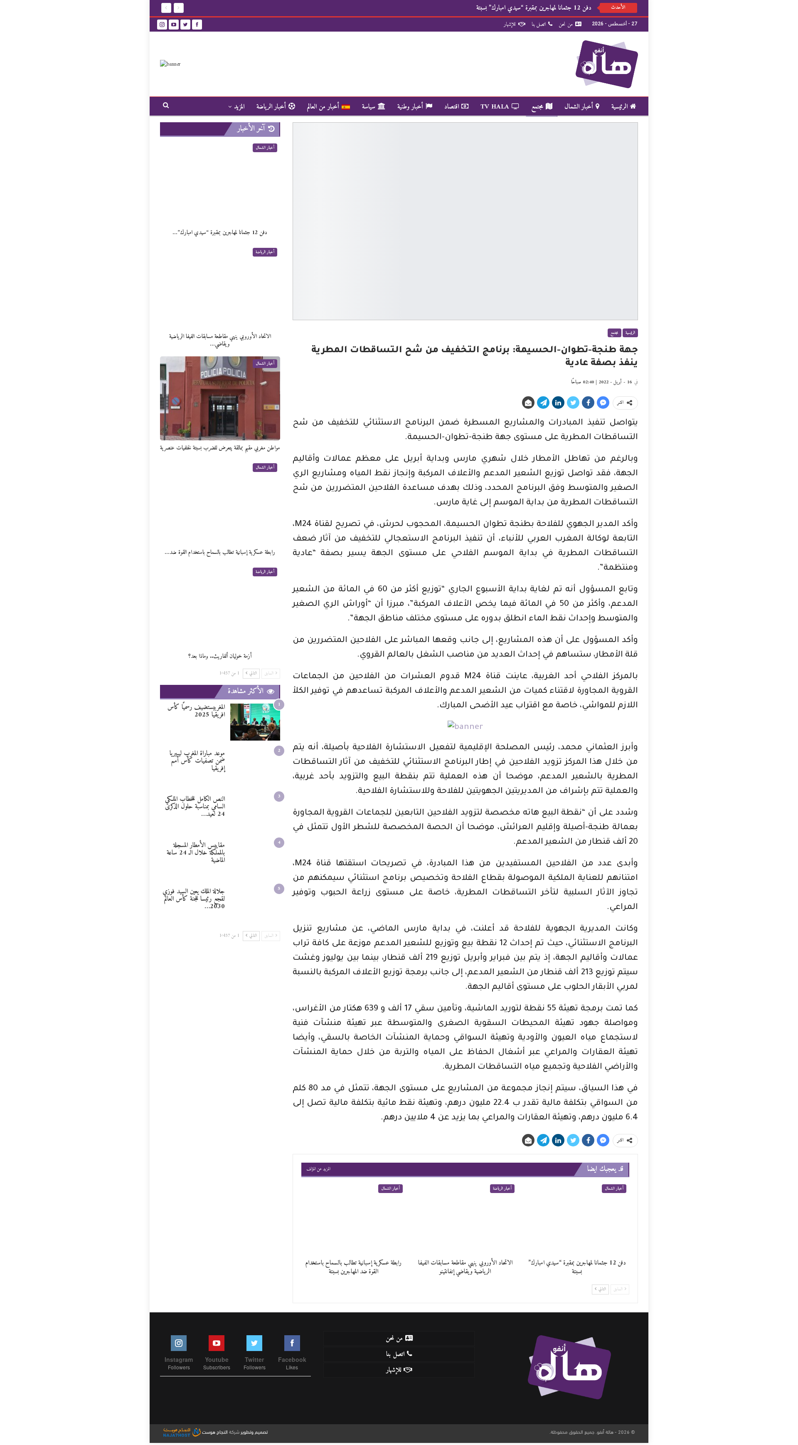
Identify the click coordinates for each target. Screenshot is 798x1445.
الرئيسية (619, 107)
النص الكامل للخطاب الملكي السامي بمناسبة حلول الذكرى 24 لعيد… (195, 806)
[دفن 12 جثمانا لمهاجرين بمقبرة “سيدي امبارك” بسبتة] (577, 1218)
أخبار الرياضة (271, 107)
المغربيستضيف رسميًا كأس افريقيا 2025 (196, 711)
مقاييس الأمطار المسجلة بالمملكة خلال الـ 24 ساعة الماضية (196, 853)
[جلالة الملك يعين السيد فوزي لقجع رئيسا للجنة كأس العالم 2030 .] (255, 906)
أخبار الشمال (578, 107)
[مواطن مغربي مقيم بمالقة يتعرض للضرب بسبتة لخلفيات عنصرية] (220, 398)
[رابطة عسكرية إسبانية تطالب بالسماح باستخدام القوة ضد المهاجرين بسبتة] (353, 1218)
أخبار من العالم (323, 107)
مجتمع (537, 107)
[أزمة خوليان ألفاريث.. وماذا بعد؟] (220, 607)
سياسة (368, 107)
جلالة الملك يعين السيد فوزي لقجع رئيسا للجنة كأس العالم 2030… (194, 899)
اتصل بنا (539, 24)
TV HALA (494, 107)
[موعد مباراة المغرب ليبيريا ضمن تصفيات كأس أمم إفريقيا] (255, 768)
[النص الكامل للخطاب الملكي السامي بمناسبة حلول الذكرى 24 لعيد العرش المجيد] (255, 813)
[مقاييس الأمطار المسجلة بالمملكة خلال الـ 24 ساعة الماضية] (255, 860)
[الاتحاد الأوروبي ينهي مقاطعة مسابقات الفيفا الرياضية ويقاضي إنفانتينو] (465, 1218)
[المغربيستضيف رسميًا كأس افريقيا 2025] (255, 722)
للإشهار (510, 24)
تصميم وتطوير (254, 1431)
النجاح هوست (214, 1431)
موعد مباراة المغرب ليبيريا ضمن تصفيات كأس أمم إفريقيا (197, 761)
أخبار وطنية (410, 107)
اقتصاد (451, 107)
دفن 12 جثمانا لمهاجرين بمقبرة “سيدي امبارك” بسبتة (530, 8)
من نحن (566, 24)
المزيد (239, 107)
